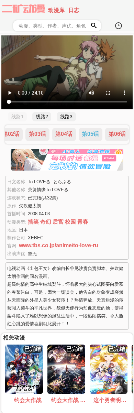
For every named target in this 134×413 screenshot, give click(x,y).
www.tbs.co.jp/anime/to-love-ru (58, 245)
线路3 (66, 116)
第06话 (117, 134)
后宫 (58, 222)
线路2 (42, 116)
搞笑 (33, 222)
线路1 (17, 116)
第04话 (63, 134)
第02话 (11, 134)
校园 (70, 222)
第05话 (90, 134)
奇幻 (45, 222)
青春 (82, 222)
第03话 (37, 134)
